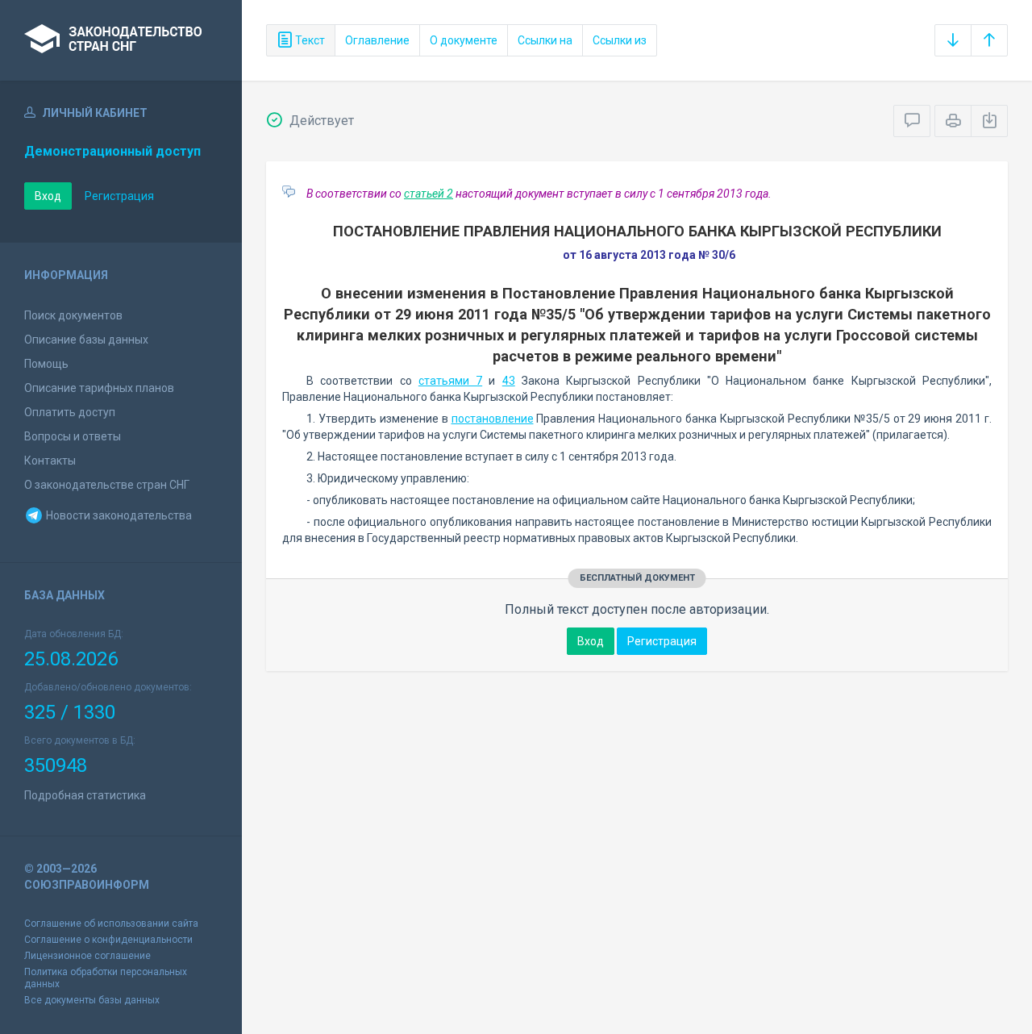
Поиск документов (73, 315)
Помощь (46, 363)
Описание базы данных (86, 339)
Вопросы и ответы (72, 436)
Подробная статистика (85, 795)
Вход (48, 196)
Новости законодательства (118, 515)
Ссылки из (620, 40)
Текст (309, 40)
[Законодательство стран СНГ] (121, 40)
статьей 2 (428, 193)
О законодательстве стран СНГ (106, 484)
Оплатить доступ (69, 412)
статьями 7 (450, 380)
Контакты (50, 460)
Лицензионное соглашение (87, 955)
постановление (493, 418)
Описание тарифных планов (99, 387)
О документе (463, 40)
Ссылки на (545, 40)
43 (508, 380)
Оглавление (377, 40)
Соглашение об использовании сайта (111, 923)
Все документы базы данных (92, 1000)
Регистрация (119, 196)
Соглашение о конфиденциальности (108, 939)
